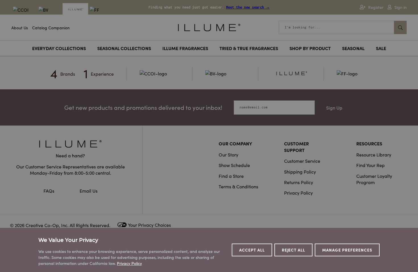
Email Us (89, 190)
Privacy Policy (298, 192)
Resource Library (373, 154)
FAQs (49, 190)
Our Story (228, 154)
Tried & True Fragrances (249, 48)
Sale (381, 48)
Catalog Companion (51, 27)
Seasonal (353, 48)
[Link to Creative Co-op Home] (70, 144)
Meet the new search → (248, 7)
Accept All (252, 250)
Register (375, 7)
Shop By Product (310, 48)
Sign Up (334, 107)
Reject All (293, 250)
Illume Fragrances (185, 48)
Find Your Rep (370, 165)
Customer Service (302, 161)
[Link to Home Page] (209, 27)
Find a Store (231, 176)
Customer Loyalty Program (374, 179)
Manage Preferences (347, 250)
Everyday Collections (59, 48)
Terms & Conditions (238, 186)
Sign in (400, 7)
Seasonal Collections (124, 48)
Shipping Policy (300, 171)
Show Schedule (234, 165)
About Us (19, 27)
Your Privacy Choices (149, 225)
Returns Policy (298, 182)
